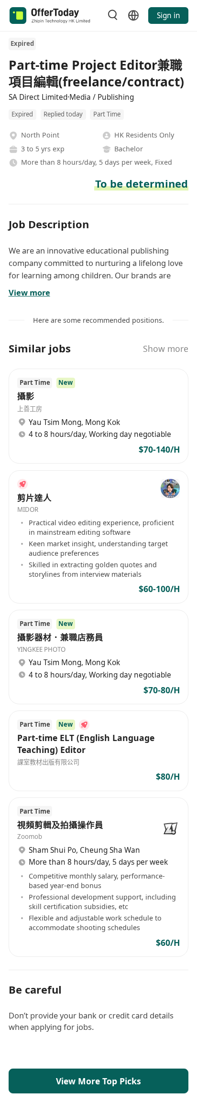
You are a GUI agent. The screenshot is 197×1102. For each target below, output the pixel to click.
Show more (165, 348)
